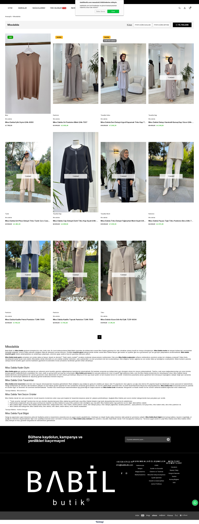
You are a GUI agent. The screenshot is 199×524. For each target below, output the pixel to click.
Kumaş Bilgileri (174, 479)
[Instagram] (126, 473)
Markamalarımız (140, 475)
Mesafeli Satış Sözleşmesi (156, 475)
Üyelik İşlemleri (156, 478)
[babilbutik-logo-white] (71, 485)
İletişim (140, 468)
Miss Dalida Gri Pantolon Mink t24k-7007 (70, 122)
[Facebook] (121, 473)
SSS (174, 482)
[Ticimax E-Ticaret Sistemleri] (99, 522)
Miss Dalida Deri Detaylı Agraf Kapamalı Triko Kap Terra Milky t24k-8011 (123, 122)
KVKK (156, 465)
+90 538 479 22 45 (124, 462)
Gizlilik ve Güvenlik (156, 468)
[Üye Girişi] (184, 8)
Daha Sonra (100, 11)
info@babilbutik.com (124, 465)
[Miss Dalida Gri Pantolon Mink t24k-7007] (75, 73)
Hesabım (174, 467)
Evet (113, 11)
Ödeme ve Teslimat (156, 471)
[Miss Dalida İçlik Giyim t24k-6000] (28, 73)
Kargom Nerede (174, 473)
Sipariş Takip (174, 470)
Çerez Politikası (156, 484)
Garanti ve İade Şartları (156, 481)
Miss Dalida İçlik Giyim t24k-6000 (19, 122)
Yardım (174, 476)
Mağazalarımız (140, 471)
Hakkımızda (140, 465)
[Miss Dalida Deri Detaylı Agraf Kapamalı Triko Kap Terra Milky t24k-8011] (123, 73)
